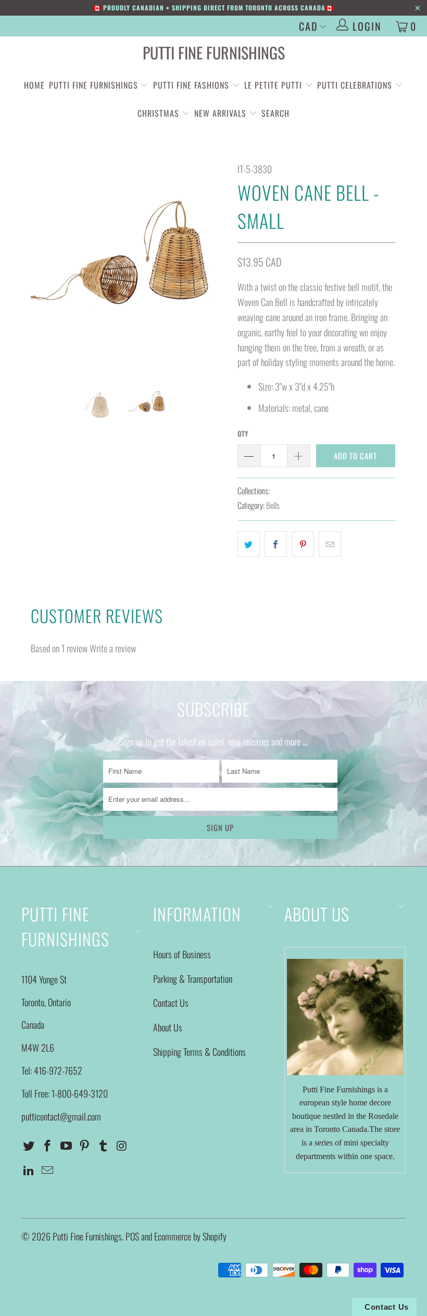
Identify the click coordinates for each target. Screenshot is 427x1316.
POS (132, 1236)
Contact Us (171, 1002)
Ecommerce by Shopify (190, 1236)
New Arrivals (220, 113)
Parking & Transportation (192, 978)
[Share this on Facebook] (276, 544)
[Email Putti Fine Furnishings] (48, 1170)
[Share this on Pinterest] (303, 544)
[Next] (216, 265)
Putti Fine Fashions (191, 85)
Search (275, 113)
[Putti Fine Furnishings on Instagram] (122, 1145)
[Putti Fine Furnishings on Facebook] (48, 1145)
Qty (242, 433)
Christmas (159, 113)
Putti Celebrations (354, 85)
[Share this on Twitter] (248, 544)
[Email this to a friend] (330, 544)
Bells (273, 505)
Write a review (113, 648)
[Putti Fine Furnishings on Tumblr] (103, 1145)
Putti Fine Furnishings (214, 52)
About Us (167, 1027)
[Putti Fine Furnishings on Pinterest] (85, 1145)
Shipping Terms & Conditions (199, 1051)
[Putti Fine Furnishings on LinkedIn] (29, 1170)
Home (34, 85)
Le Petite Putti (274, 85)
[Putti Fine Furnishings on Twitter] (29, 1145)
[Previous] (32, 265)
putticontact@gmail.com (61, 1116)
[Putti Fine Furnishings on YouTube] (66, 1145)
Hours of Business (182, 954)
